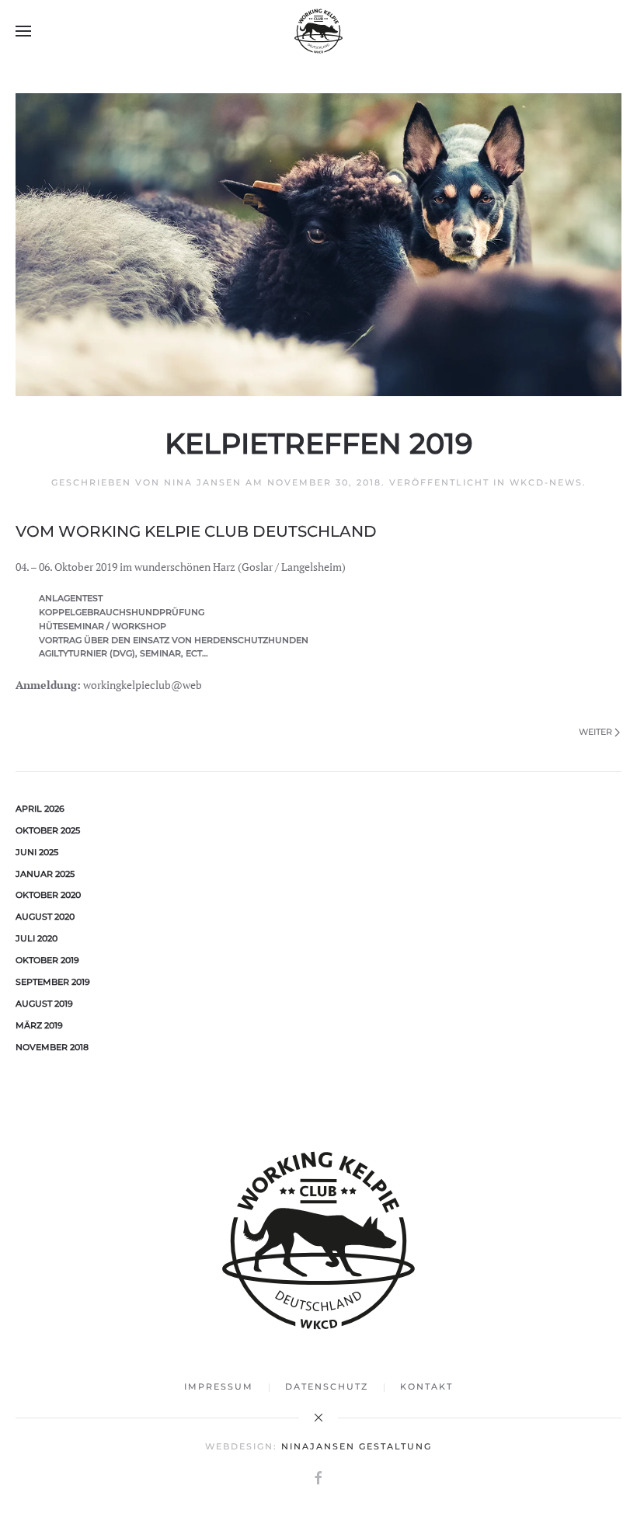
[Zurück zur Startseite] (318, 31)
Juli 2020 (36, 938)
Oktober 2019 (47, 960)
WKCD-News (546, 482)
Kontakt (426, 1386)
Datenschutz (326, 1386)
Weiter (595, 731)
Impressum (218, 1386)
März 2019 (39, 1025)
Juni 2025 (37, 852)
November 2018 (52, 1047)
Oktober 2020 (48, 894)
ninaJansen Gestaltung (356, 1446)
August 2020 (45, 916)
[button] (23, 31)
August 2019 (44, 1003)
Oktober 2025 (48, 830)
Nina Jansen (203, 482)
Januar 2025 (45, 873)
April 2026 (40, 808)
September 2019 (53, 981)
